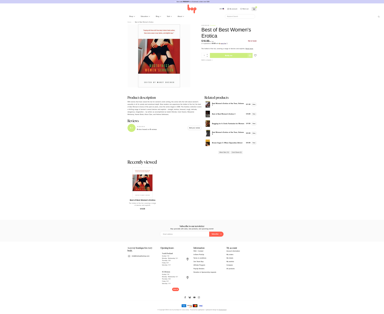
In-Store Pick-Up (199, 254)
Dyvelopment (222, 310)
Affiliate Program (199, 265)
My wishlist (230, 261)
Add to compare (206, 60)
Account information (233, 251)
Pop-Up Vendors (199, 269)
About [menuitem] (180, 16)
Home (129, 22)
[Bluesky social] (190, 297)
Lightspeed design (211, 310)
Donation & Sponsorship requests (205, 272)
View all (175, 289)
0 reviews (213, 25)
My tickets (229, 258)
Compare (229, 265)
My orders (229, 254)
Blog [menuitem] (157, 16)
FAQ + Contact (198, 251)
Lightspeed (201, 310)
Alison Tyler (224, 152)
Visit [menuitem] (168, 16)
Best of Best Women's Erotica (144, 22)
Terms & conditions (200, 258)
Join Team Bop (199, 261)
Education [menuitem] (144, 16)
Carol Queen (237, 152)
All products (230, 269)
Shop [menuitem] (131, 16)
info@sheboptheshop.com (140, 256)
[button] (228, 43)
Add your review (194, 128)
